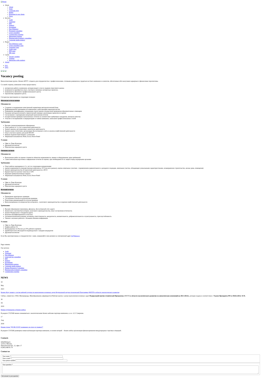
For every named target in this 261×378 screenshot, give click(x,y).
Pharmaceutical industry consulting (20, 38)
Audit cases (12, 49)
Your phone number (9, 360)
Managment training (15, 36)
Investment (12, 27)
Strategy (11, 25)
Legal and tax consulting (13, 257)
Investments (9, 262)
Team (11, 9)
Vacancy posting (14, 56)
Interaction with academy (17, 60)
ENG (6, 67)
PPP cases (12, 51)
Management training (12, 264)
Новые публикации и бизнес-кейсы (13, 310)
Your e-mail (6, 358)
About (11, 7)
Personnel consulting (15, 31)
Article (7, 62)
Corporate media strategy (17, 40)
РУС (6, 65)
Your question (7, 364)
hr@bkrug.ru (75, 236)
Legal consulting (14, 33)
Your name (6, 356)
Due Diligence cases (15, 44)
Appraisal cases (14, 47)
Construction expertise (16, 34)
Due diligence (9, 255)
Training (11, 58)
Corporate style (14, 11)
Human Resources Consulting (14, 268)
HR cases (12, 53)
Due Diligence (13, 29)
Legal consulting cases (16, 45)
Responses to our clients (16, 14)
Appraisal (12, 22)
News (11, 16)
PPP (10, 23)
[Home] (3, 2)
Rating (11, 12)
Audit (11, 20)
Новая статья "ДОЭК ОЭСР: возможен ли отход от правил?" (22, 327)
